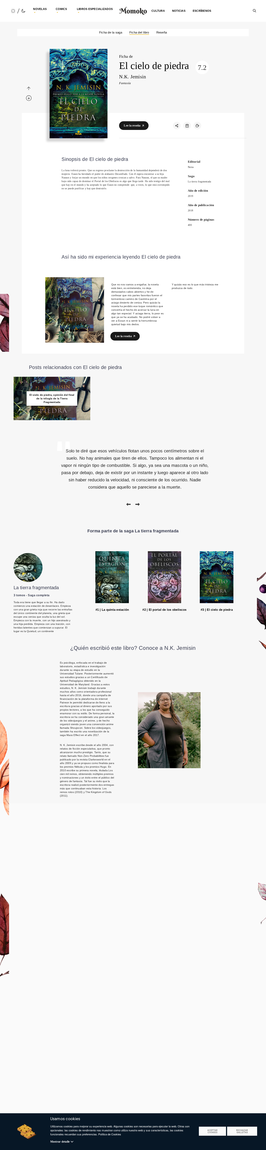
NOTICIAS (178, 10)
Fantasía (125, 83)
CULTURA (158, 10)
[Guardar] (187, 125)
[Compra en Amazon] (187, 125)
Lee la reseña (132, 125)
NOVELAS (40, 8)
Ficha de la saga (110, 32)
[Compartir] (177, 125)
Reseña (161, 32)
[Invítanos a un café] (197, 125)
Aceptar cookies (212, 1131)
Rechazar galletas (242, 1131)
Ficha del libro (139, 32)
